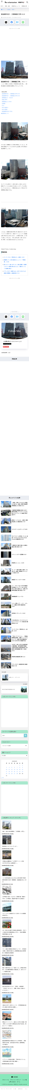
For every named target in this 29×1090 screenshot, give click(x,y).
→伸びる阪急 (4, 109)
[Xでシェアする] (6, 22)
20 (14, 771)
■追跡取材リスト (5, 113)
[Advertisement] (14, 44)
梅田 (9, 352)
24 (6, 773)
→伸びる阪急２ (4, 107)
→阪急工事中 (4, 99)
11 (9, 769)
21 (17, 771)
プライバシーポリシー (15, 1079)
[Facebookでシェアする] (12, 22)
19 (11, 771)
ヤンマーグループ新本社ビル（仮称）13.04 (14, 257)
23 (22, 771)
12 (11, 769)
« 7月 (2, 777)
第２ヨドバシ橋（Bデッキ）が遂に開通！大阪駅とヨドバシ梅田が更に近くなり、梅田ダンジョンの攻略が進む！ (15, 266)
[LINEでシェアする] (23, 22)
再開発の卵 (24, 6)
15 (19, 769)
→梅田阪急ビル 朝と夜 (7, 97)
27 (14, 773)
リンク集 (24, 1079)
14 (17, 769)
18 (9, 771)
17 (6, 771)
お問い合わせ (12, 1081)
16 (22, 769)
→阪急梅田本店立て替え (7, 111)
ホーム (18, 1081)
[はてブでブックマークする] (17, 22)
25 (9, 773)
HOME (15, 1077)
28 (17, 773)
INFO (2, 6)
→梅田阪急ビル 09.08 (6, 101)
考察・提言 (7, 6)
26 (11, 773)
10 (6, 769)
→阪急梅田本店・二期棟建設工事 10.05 (10, 93)
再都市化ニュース (16, 6)
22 (19, 771)
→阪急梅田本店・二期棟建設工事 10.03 (10, 95)
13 (14, 769)
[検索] (25, 735)
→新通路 (3, 103)
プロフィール (5, 1079)
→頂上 (2, 105)
